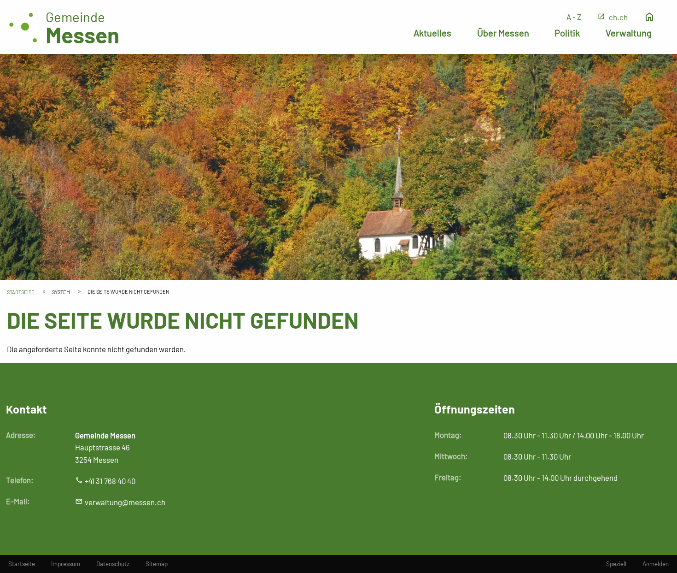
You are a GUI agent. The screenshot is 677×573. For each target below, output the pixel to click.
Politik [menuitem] (567, 32)
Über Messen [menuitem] (503, 32)
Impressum (65, 563)
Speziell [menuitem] (616, 563)
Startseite (21, 292)
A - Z (573, 16)
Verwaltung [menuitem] (629, 32)
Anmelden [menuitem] (655, 563)
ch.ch (618, 17)
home (649, 17)
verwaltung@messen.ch (125, 502)
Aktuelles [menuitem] (432, 32)
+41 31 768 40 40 (110, 480)
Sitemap (157, 563)
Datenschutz (112, 563)
